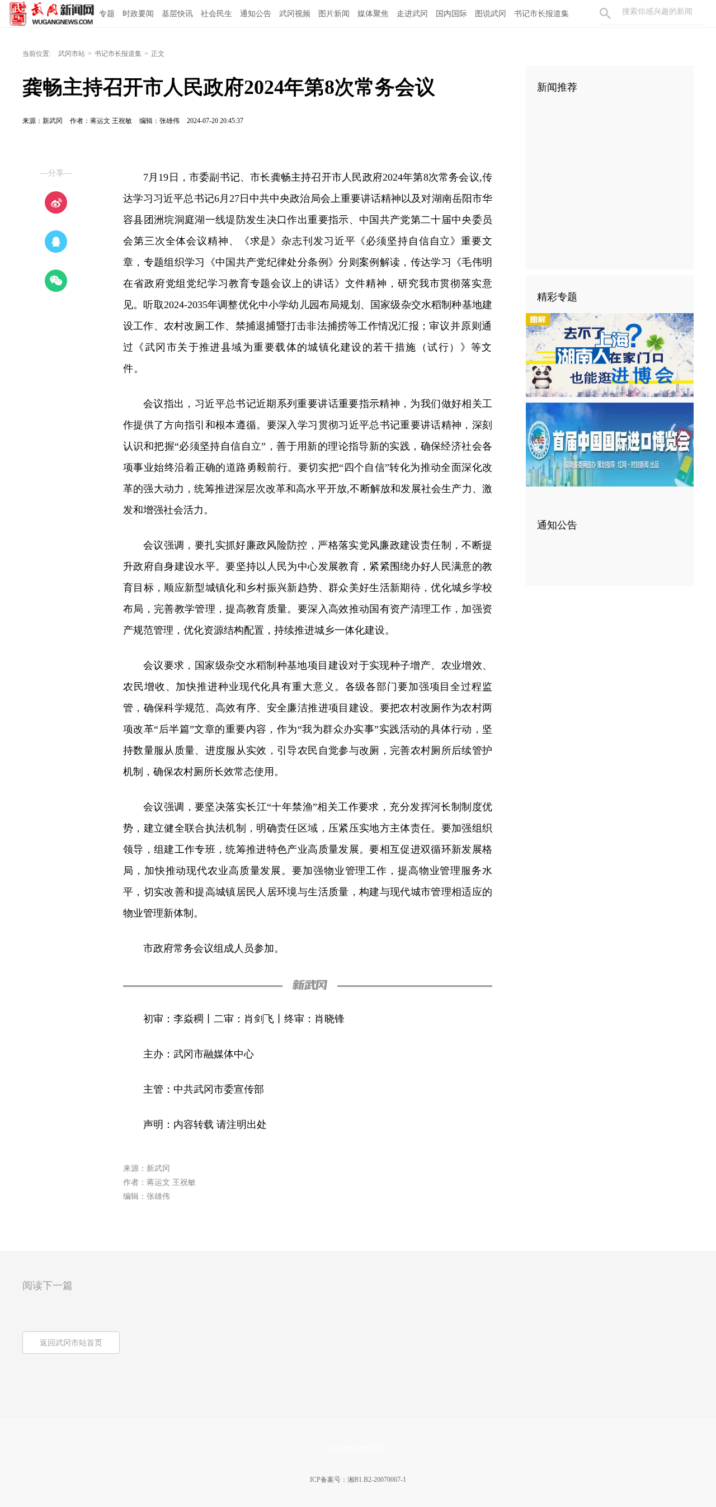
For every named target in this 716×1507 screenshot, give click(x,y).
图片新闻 (334, 14)
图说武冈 (490, 14)
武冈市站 (71, 54)
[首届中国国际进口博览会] (610, 444)
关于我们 (343, 1449)
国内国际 (451, 14)
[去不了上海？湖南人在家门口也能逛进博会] (610, 354)
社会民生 (216, 14)
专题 (107, 14)
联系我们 (373, 1449)
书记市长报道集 (541, 14)
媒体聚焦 (373, 14)
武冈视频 (294, 14)
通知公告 (255, 14)
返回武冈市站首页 (71, 1343)
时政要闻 (138, 14)
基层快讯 (177, 14)
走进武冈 (412, 14)
